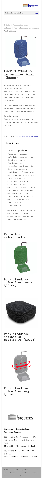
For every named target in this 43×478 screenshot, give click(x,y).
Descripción (12, 143)
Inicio (7, 25)
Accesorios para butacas (26, 136)
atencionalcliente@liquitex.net (20, 456)
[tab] (21, 143)
